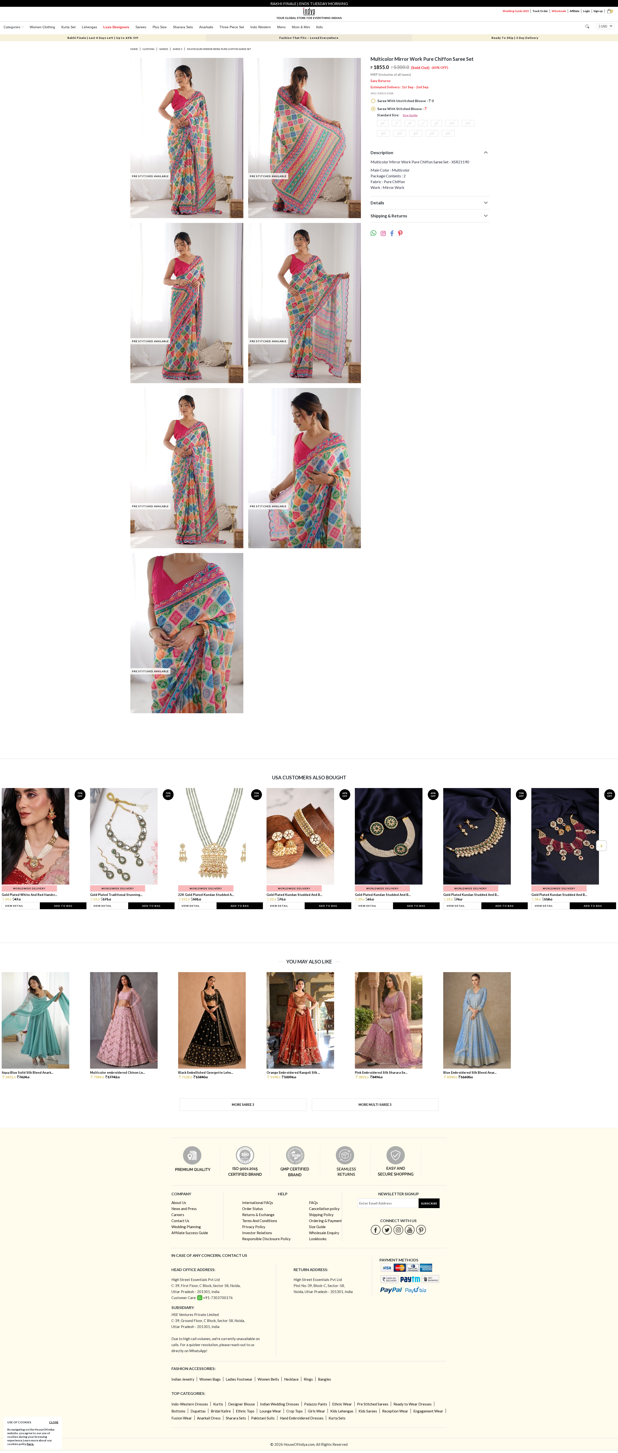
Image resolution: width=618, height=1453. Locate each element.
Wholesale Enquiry (324, 1233)
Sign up (598, 11)
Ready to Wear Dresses (412, 1404)
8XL (448, 133)
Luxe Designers (116, 27)
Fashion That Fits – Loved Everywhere (308, 38)
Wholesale (559, 11)
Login (586, 11)
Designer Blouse (241, 1404)
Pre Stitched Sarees (372, 1404)
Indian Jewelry (182, 1379)
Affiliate (574, 11)
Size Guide (410, 115)
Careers (177, 1214)
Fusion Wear (181, 1418)
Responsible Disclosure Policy (266, 1239)
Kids (319, 27)
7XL (432, 133)
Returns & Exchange (258, 1214)
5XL (399, 133)
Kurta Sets (337, 1418)
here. (30, 1444)
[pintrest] (421, 1230)
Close (53, 1422)
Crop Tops (294, 1411)
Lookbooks (318, 1239)
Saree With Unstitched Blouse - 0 (405, 101)
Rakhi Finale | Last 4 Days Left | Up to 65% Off (103, 38)
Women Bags (210, 1379)
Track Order (540, 11)
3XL (468, 123)
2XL (451, 123)
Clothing (148, 49)
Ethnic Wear (342, 1404)
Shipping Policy (321, 1214)
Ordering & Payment (325, 1220)
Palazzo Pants (315, 1404)
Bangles (324, 1379)
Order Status (252, 1208)
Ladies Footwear (239, 1379)
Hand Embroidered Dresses (301, 1418)
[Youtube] (410, 1230)
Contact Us (180, 1220)
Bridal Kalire (221, 1411)
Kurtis (218, 1404)
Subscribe (429, 1203)
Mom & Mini (301, 27)
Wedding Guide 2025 (516, 11)
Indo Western (260, 27)
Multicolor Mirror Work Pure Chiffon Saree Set (219, 49)
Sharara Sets (183, 27)
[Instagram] (398, 1230)
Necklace (291, 1379)
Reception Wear (395, 1411)
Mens (281, 27)
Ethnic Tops (245, 1411)
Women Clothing (42, 27)
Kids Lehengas (341, 1411)
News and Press (184, 1208)
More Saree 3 (243, 1105)
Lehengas (89, 27)
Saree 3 (177, 49)
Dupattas (198, 1411)
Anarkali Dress (209, 1418)
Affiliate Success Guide (189, 1233)
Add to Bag (63, 905)
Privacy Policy (253, 1227)
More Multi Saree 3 (375, 1105)
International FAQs (257, 1202)
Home (134, 49)
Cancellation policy (324, 1208)
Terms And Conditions (259, 1220)
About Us (178, 1202)
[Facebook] (376, 1230)
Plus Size (160, 27)
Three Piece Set (231, 27)
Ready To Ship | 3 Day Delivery (515, 38)
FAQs (313, 1202)
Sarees (140, 27)
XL (436, 123)
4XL (383, 133)
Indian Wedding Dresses (279, 1404)
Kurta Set (68, 27)
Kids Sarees (367, 1411)
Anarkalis (206, 27)
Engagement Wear (428, 1411)
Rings (308, 1379)
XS (383, 123)
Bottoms (178, 1411)
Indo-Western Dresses (189, 1404)
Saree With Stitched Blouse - (401, 109)
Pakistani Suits (263, 1418)
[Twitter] (387, 1230)
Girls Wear (316, 1411)
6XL (415, 133)
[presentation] (17, 845)
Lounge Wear (270, 1411)
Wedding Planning (186, 1227)
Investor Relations (257, 1233)
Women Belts (268, 1379)
